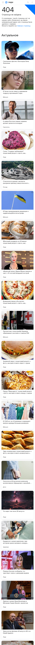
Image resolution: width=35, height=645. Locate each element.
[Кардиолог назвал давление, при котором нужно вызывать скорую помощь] (17, 535)
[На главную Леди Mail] (10, 2)
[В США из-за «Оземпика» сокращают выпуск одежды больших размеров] (17, 415)
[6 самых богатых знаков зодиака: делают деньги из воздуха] (17, 115)
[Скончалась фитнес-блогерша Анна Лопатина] (17, 55)
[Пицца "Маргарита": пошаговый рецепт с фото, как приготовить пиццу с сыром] (17, 385)
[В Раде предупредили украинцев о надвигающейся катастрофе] (17, 205)
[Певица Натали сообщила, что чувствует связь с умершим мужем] (17, 565)
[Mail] (6, 2)
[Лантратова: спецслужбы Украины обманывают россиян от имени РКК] (17, 325)
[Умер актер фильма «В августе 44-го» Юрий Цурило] (17, 625)
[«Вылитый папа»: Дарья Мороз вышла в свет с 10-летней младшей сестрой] (17, 265)
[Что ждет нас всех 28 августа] (17, 505)
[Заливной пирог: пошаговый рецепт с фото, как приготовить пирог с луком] (17, 355)
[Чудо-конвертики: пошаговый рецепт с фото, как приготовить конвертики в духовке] (17, 445)
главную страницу (23, 26)
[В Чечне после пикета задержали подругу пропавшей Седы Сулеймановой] (17, 85)
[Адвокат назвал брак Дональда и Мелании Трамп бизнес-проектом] (17, 595)
